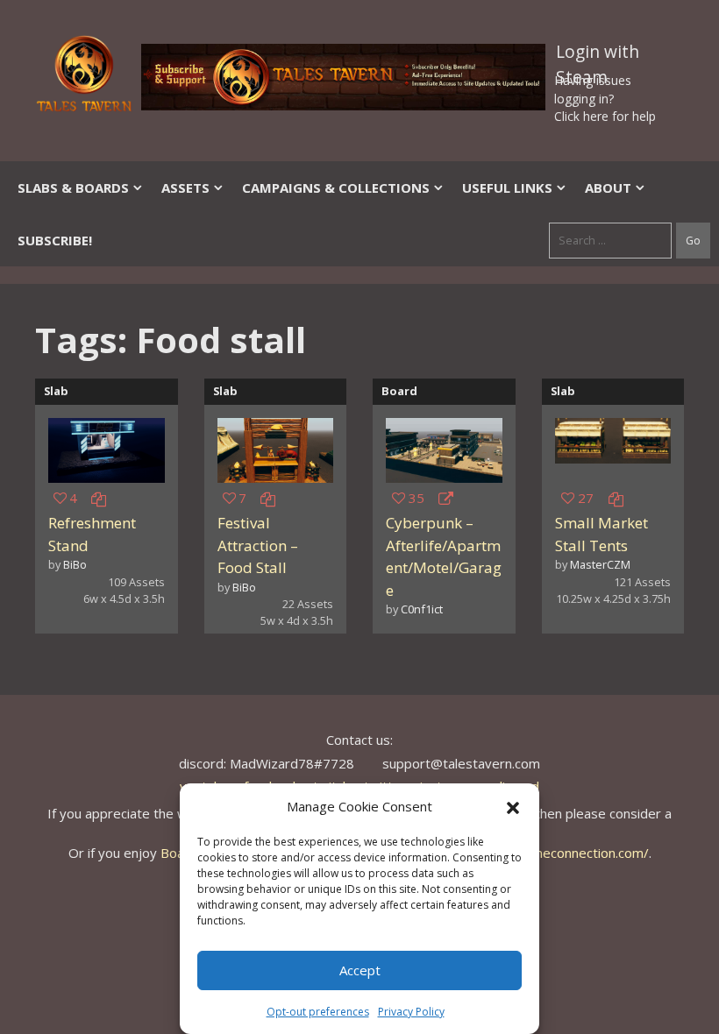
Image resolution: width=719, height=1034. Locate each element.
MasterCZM (600, 564)
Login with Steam (597, 55)
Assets (185, 187)
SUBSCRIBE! (55, 240)
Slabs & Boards (73, 187)
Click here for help (605, 116)
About (608, 187)
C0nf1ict (422, 609)
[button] (513, 806)
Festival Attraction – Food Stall (257, 545)
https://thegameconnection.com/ (550, 852)
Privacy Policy (411, 1011)
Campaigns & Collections (336, 187)
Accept (360, 970)
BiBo (75, 564)
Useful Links (507, 187)
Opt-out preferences (318, 1011)
